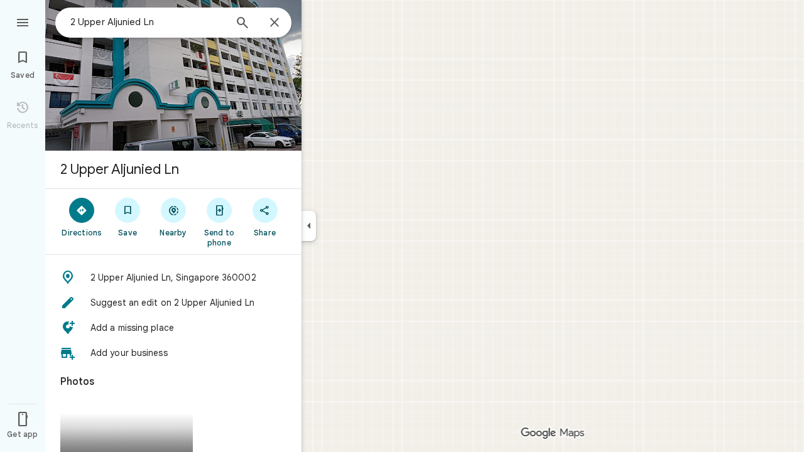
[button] (173, 277)
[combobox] (147, 22)
